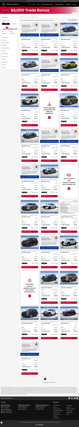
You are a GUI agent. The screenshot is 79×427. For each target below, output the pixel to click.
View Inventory (56, 405)
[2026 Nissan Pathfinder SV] (69, 278)
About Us (55, 407)
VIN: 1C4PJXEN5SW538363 (53, 321)
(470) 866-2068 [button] (23, 409)
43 (53, 378)
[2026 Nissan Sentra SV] (29, 207)
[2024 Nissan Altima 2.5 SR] (49, 29)
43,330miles (74, 218)
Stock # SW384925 (64, 215)
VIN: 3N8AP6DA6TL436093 (53, 179)
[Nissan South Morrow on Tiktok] (76, 398)
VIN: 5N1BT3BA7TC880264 (33, 250)
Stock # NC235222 (44, 286)
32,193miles (74, 147)
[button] (58, 1)
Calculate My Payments (58, 410)
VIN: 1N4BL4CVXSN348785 (33, 144)
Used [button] (38, 4)
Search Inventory (29, 4)
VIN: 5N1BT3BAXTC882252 (33, 108)
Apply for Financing (70, 408)
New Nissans (69, 405)
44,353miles (55, 41)
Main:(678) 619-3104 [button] (7, 409)
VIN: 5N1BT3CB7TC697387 (72, 144)
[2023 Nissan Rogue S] (49, 242)
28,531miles (35, 41)
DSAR (67, 414)
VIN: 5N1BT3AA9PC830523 (53, 250)
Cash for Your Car (57, 408)
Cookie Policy (56, 412)
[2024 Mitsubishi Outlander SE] (29, 171)
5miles (36, 76)
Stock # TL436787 (24, 73)
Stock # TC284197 (24, 321)
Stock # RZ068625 (24, 179)
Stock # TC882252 (24, 108)
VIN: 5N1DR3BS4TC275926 (72, 286)
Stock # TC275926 (64, 286)
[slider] (2, 29)
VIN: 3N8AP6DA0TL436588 (72, 73)
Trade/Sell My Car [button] (59, 4)
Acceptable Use (69, 412)
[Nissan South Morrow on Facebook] (68, 398)
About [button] (74, 4)
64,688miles (55, 289)
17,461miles (55, 76)
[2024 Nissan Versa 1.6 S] (29, 349)
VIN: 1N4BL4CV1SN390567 (53, 73)
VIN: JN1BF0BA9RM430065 (53, 144)
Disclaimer (55, 416)
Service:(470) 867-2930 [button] (7, 410)
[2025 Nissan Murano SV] (69, 29)
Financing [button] (68, 4)
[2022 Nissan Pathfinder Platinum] (49, 278)
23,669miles (55, 147)
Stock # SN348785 (24, 144)
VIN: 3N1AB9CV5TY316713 (33, 215)
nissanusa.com (56, 417)
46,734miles (55, 253)
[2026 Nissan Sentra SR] (49, 207)
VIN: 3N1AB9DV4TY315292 (53, 215)
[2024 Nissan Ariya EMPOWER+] (49, 136)
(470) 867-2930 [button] (41, 409)
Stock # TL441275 (64, 321)
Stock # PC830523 (44, 250)
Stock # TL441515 (64, 108)
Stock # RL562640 (64, 250)
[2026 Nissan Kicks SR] (29, 65)
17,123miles (75, 41)
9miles (75, 112)
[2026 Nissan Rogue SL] (29, 29)
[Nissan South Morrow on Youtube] (71, 398)
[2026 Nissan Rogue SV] (29, 100)
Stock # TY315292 (44, 215)
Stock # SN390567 (44, 73)
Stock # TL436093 (44, 179)
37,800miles (74, 253)
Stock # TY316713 (24, 215)
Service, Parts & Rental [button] (47, 4)
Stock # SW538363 (44, 321)
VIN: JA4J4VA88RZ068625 (33, 179)
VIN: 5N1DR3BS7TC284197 (33, 321)
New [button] (34, 4)
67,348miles (35, 183)
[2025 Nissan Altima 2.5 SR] (49, 65)
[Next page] (56, 379)
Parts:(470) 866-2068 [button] (7, 412)
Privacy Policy (69, 410)
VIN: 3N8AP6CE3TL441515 (72, 108)
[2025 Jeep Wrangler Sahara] (49, 313)
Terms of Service (56, 414)
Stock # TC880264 (24, 250)
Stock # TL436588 (64, 73)
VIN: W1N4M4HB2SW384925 (72, 215)
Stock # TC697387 (64, 144)
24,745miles (35, 360)
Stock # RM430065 (44, 144)
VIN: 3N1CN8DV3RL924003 (33, 357)
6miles (75, 76)
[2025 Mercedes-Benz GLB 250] (69, 207)
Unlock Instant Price (28, 54)
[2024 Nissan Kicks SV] (69, 242)
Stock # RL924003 (24, 357)
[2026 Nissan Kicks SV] (69, 100)
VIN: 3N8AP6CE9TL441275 (72, 321)
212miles (75, 289)
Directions (68, 407)
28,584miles (35, 147)
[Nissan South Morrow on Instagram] (74, 398)
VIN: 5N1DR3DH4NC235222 (53, 286)
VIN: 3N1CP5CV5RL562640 (72, 250)
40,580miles (55, 324)
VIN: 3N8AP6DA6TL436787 (33, 73)
